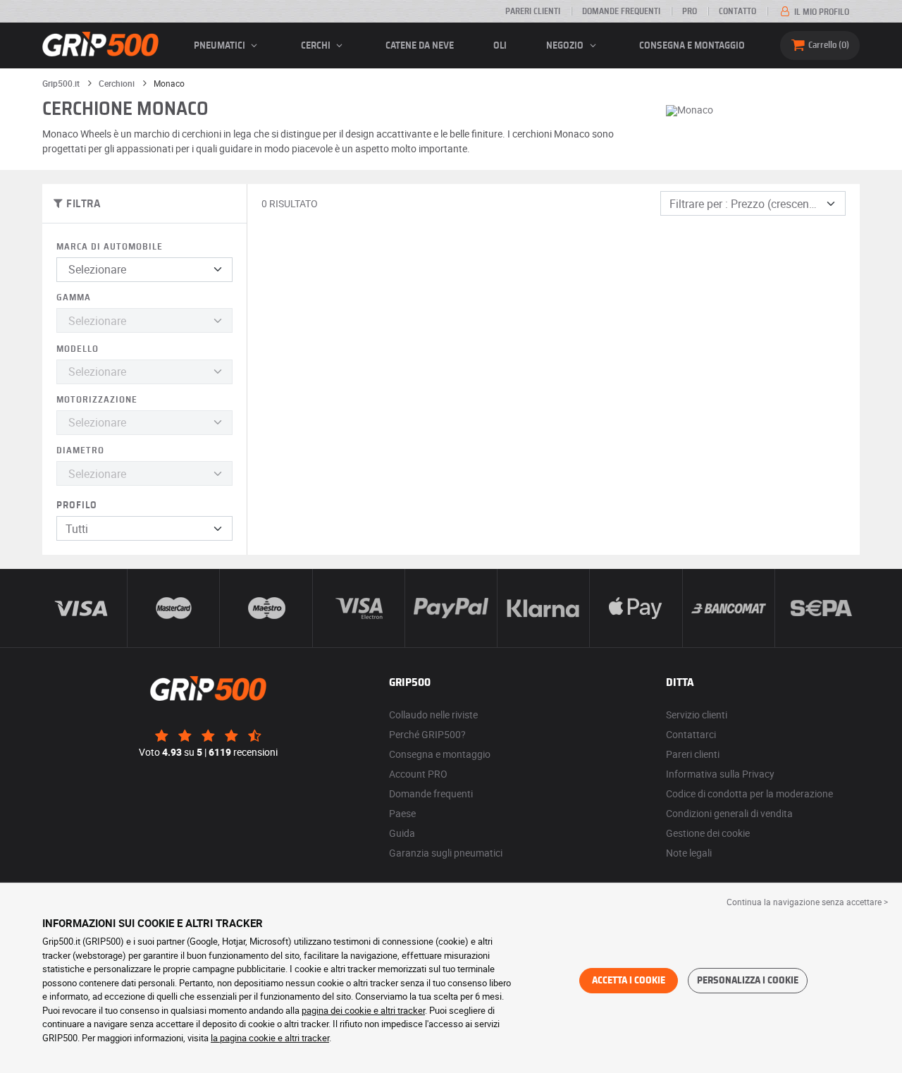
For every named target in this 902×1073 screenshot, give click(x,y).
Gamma (73, 297)
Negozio (566, 46)
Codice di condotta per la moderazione (749, 793)
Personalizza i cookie (747, 981)
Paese (402, 813)
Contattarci (691, 734)
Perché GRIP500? (427, 734)
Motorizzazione (96, 400)
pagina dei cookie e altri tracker (363, 1010)
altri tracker (307, 1037)
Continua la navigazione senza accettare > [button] (807, 901)
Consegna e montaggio (692, 46)
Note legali (689, 852)
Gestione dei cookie (708, 833)
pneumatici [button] (220, 46)
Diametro (80, 450)
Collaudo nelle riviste (433, 714)
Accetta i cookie (628, 981)
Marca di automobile (109, 247)
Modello (77, 349)
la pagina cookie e (248, 1037)
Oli (500, 46)
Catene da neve (419, 46)
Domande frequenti (621, 11)
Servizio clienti (696, 714)
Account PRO (418, 773)
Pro (689, 11)
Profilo (76, 505)
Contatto (737, 11)
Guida (402, 833)
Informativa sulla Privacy (720, 773)
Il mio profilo (820, 12)
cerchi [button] (317, 46)
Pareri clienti (532, 11)
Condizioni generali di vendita (729, 813)
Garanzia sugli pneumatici (445, 852)
